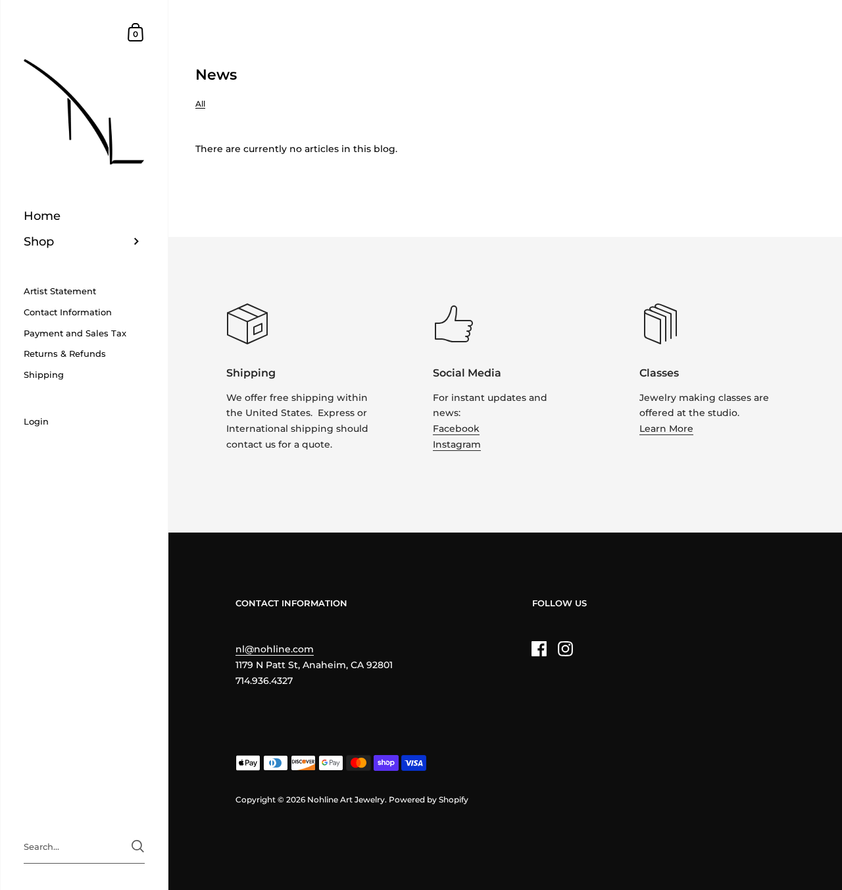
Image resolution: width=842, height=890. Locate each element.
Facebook (456, 428)
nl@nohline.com (274, 649)
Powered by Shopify (428, 799)
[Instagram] (566, 648)
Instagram (457, 444)
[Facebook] (539, 648)
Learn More (666, 428)
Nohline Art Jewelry (346, 799)
